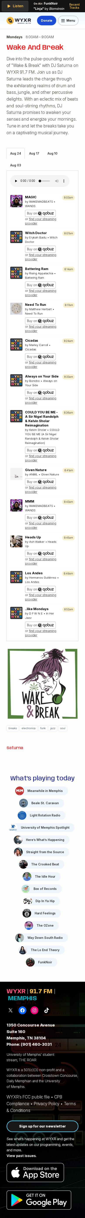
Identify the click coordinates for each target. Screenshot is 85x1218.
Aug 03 (15, 165)
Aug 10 (53, 153)
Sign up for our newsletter (42, 1126)
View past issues (21, 1156)
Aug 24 (15, 153)
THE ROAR (27, 1060)
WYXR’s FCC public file (28, 1097)
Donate (46, 20)
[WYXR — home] (19, 20)
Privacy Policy (47, 1103)
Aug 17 (34, 153)
